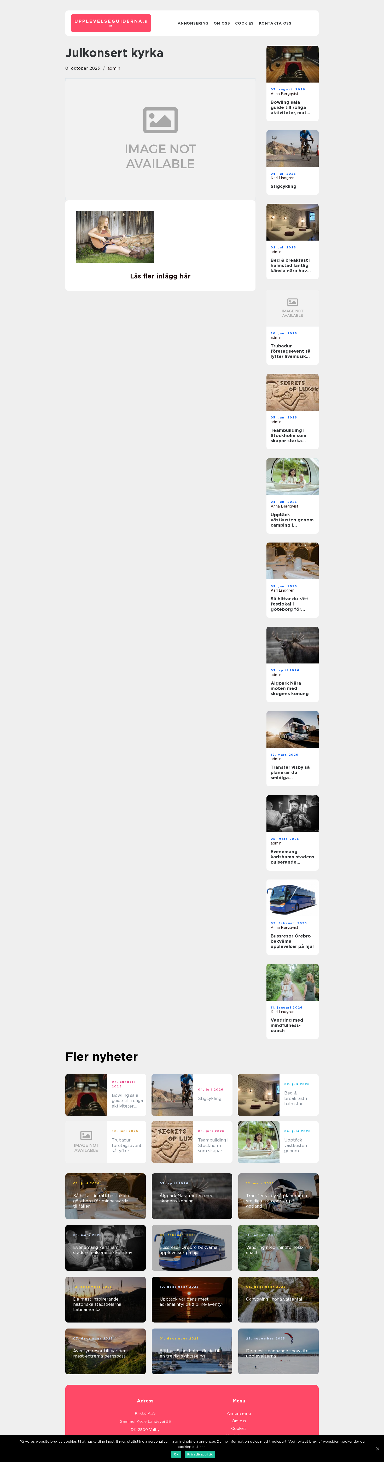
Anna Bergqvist (284, 94)
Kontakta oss (275, 23)
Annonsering (193, 23)
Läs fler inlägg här (160, 276)
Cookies (244, 23)
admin (113, 68)
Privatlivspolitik (200, 1454)
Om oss (222, 23)
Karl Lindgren (282, 178)
